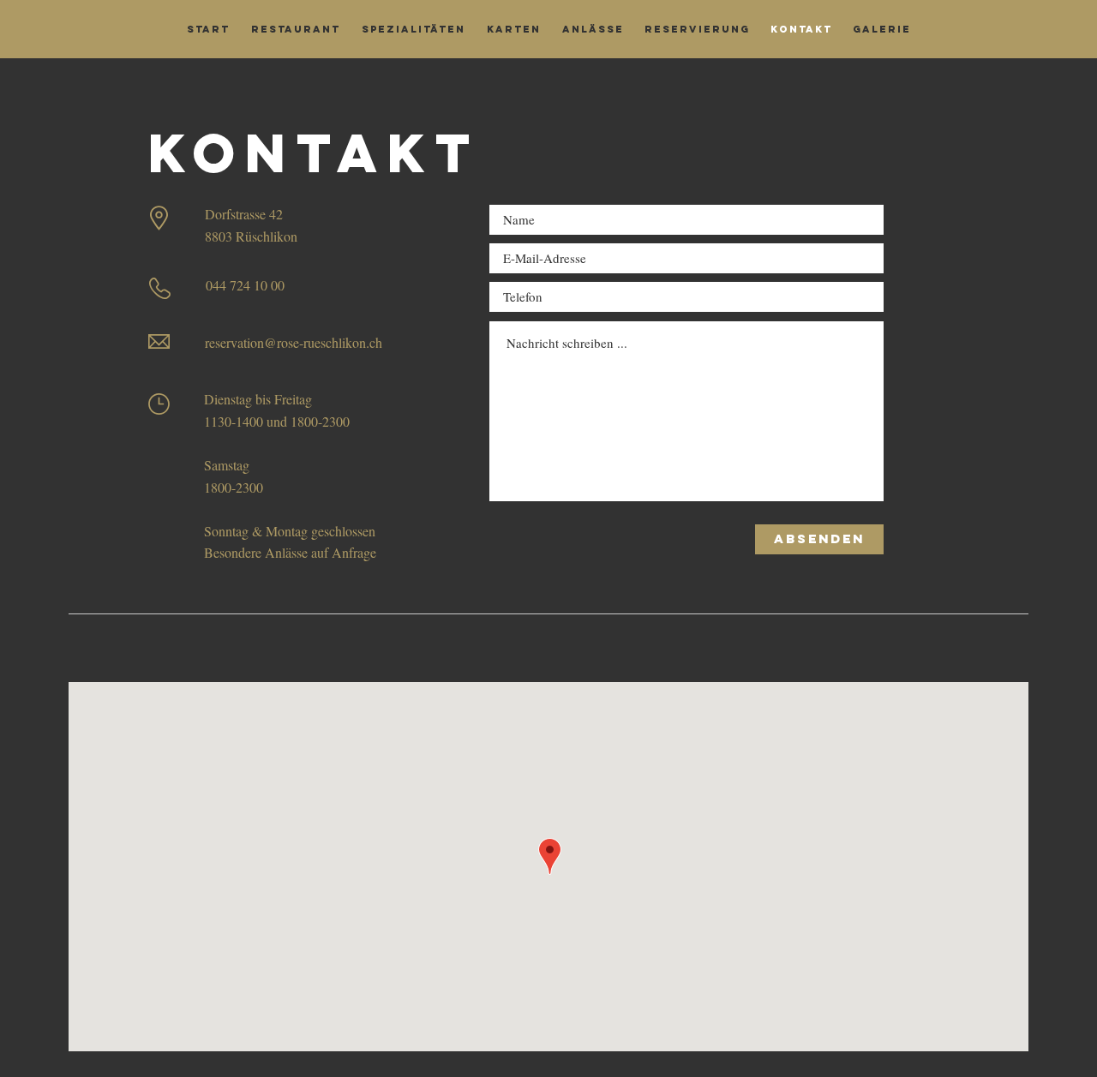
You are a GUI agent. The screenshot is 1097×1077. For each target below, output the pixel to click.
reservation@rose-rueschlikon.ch (293, 342)
